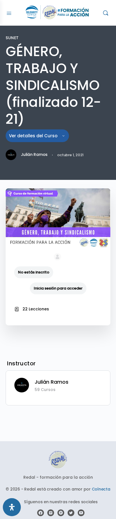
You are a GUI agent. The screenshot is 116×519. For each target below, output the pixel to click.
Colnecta (101, 489)
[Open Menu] (9, 12)
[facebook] (40, 512)
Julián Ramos (51, 381)
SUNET (12, 38)
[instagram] (50, 512)
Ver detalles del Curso (34, 136)
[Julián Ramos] (21, 384)
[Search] (105, 13)
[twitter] (71, 512)
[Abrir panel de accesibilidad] (12, 507)
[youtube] (81, 512)
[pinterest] (60, 512)
